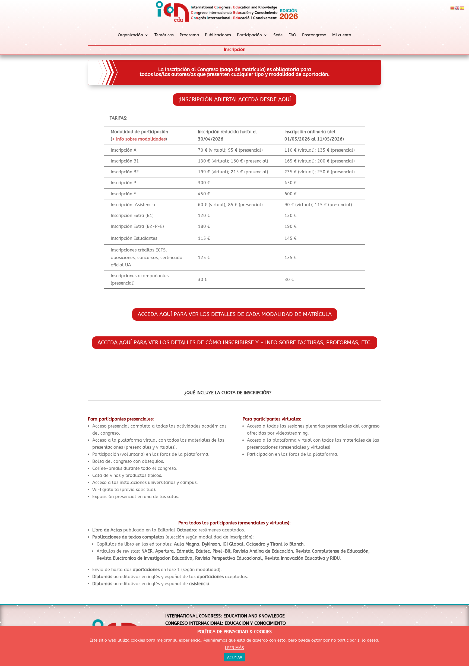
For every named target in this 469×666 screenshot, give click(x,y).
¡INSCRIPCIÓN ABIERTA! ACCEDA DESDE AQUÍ (234, 99)
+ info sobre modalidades (139, 139)
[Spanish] (462, 7)
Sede (278, 35)
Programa (189, 35)
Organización (130, 35)
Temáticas (164, 35)
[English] (457, 7)
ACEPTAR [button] (234, 657)
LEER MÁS (234, 647)
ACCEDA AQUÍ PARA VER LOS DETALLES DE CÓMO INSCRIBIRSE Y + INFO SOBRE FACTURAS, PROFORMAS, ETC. (234, 342)
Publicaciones (218, 35)
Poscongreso (314, 35)
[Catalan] (452, 7)
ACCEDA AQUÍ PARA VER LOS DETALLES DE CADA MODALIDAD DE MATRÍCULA (235, 314)
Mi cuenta (341, 35)
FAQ (292, 35)
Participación (249, 35)
